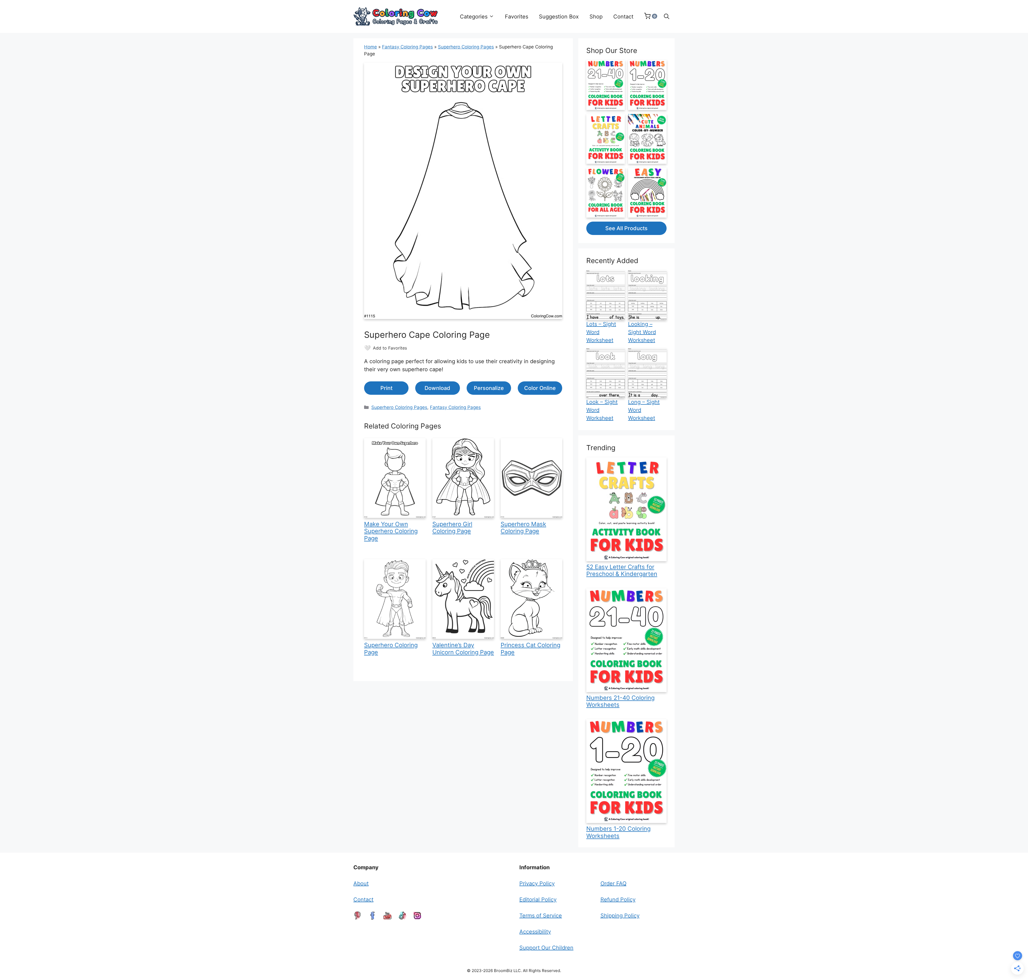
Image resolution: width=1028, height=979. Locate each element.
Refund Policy (618, 899)
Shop (596, 16)
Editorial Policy (538, 899)
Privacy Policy (537, 883)
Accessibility (535, 931)
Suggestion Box (559, 16)
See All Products (626, 228)
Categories (473, 16)
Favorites (516, 16)
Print (386, 388)
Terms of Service (540, 915)
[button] (667, 17)
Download (437, 388)
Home (370, 47)
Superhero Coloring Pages (466, 47)
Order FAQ (613, 883)
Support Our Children (546, 947)
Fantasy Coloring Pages (407, 47)
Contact (623, 16)
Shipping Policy (620, 915)
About (361, 883)
